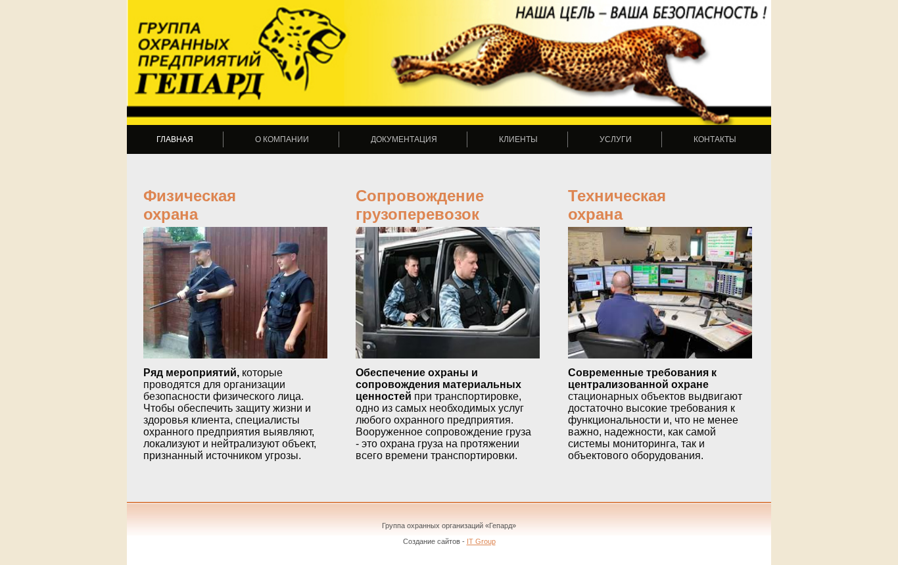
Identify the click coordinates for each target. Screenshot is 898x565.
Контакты (715, 139)
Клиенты (518, 139)
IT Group (481, 541)
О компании (282, 139)
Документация (404, 139)
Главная (174, 139)
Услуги (616, 139)
